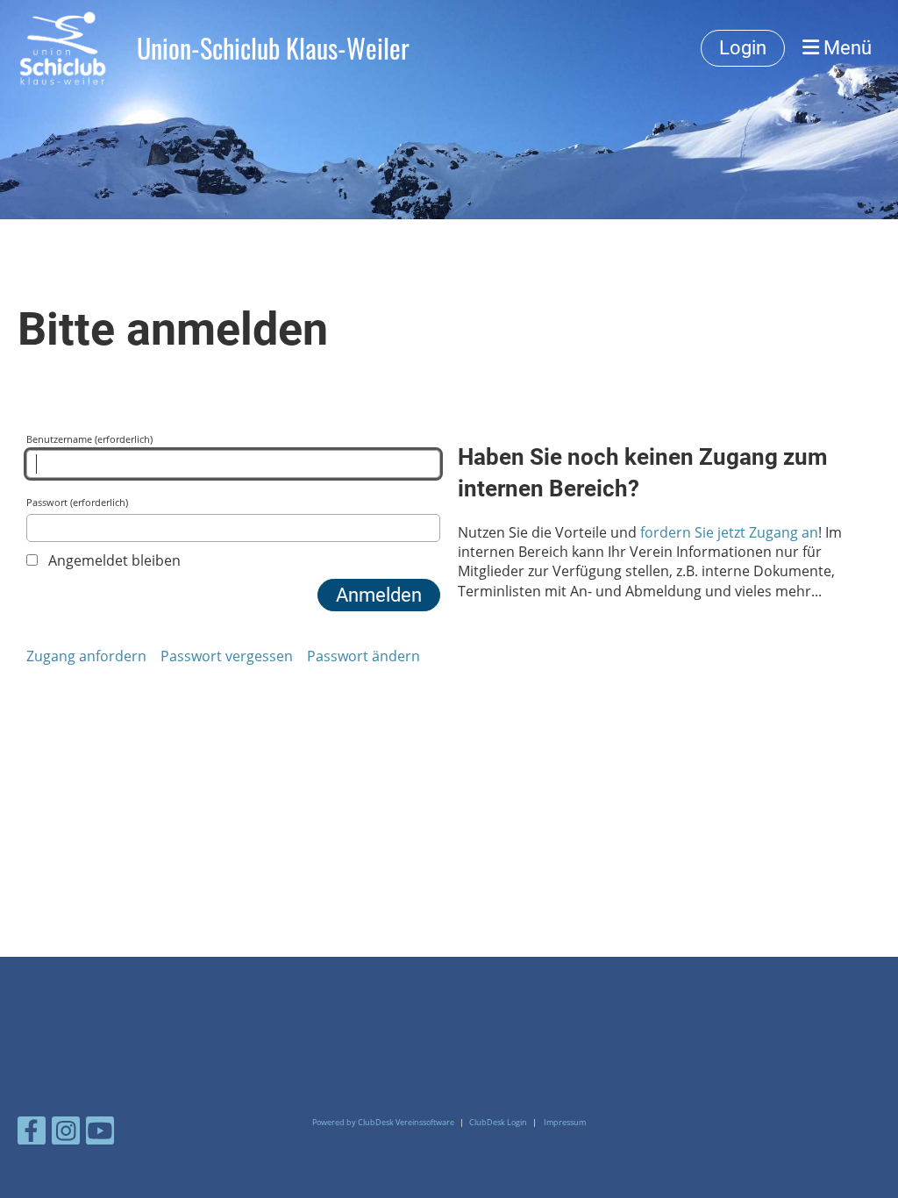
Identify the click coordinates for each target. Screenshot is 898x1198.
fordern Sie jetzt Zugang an (729, 532)
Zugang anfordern (86, 656)
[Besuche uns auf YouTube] (100, 1133)
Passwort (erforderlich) (77, 502)
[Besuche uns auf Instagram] (66, 1133)
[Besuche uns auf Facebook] (32, 1133)
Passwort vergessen (226, 656)
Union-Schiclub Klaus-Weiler (273, 48)
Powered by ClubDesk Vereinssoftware (383, 1122)
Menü (845, 48)
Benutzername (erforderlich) (89, 439)
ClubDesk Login (498, 1122)
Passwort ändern (363, 656)
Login (742, 48)
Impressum (565, 1122)
